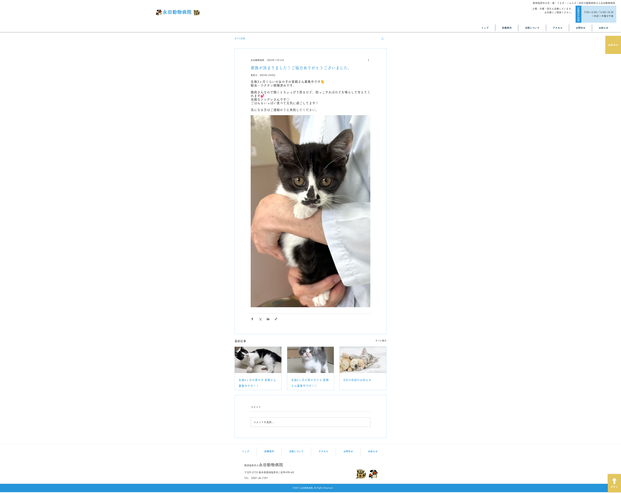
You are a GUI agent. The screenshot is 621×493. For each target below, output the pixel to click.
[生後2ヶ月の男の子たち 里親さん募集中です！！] (310, 360)
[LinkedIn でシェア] (268, 319)
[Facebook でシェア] (252, 319)
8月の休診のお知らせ (357, 379)
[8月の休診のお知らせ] (363, 360)
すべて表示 (381, 340)
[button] (382, 38)
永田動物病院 (177, 12)
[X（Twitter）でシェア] (260, 319)
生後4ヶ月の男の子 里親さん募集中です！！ (257, 382)
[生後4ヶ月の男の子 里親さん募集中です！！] (258, 360)
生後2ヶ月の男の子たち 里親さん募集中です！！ (310, 382)
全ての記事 (239, 38)
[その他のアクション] (368, 60)
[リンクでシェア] (276, 319)
